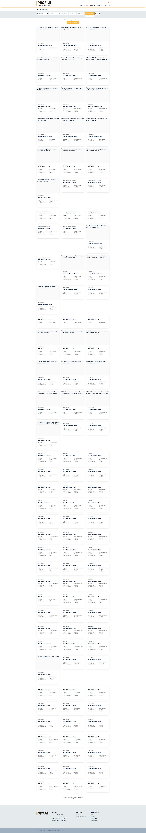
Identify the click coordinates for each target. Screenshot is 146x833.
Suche (86, 5)
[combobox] (42, 13)
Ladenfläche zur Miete (45, 45)
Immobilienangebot (81, 816)
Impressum (94, 818)
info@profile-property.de (62, 820)
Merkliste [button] (97, 13)
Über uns (99, 5)
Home (80, 5)
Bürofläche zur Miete (94, 45)
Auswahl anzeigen (89, 13)
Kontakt (107, 5)
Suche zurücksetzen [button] (89, 15)
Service (92, 5)
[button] (73, 22)
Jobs (92, 815)
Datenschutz (94, 820)
